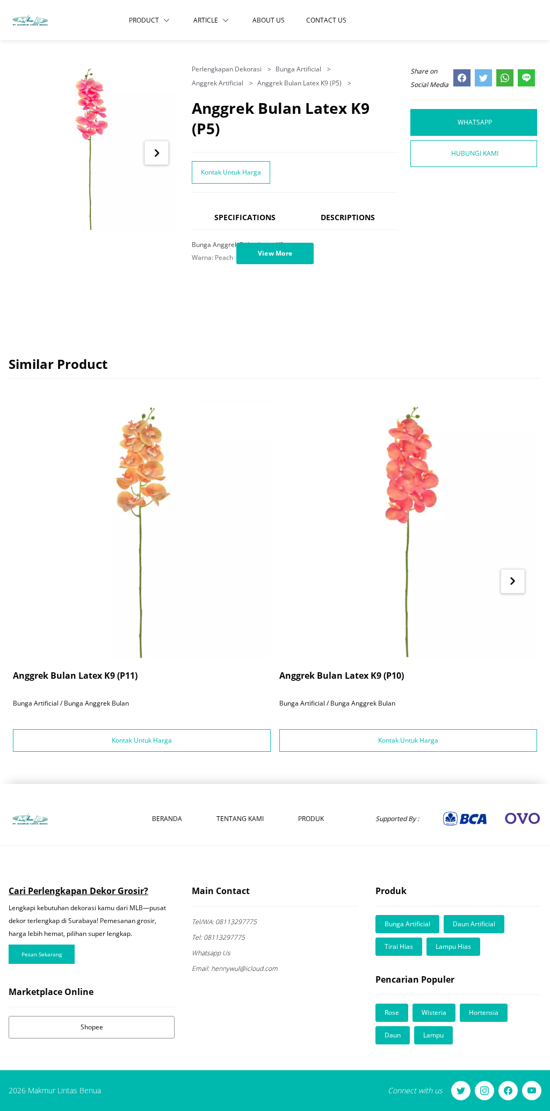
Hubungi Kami (474, 153)
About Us (268, 20)
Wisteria (434, 1012)
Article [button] (205, 20)
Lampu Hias (453, 946)
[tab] (245, 222)
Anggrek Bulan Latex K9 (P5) (300, 83)
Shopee (92, 1027)
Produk (311, 818)
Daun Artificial (474, 923)
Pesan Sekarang (41, 954)
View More (275, 253)
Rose (392, 1012)
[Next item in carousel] (156, 153)
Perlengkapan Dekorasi (227, 69)
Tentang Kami (240, 818)
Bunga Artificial (299, 69)
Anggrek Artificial (218, 83)
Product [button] (144, 20)
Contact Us (326, 20)
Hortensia (483, 1012)
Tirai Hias (399, 946)
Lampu (433, 1035)
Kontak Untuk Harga (231, 172)
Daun (393, 1035)
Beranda (167, 818)
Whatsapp (475, 122)
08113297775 (224, 921)
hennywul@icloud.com (235, 968)
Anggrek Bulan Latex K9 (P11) (75, 675)
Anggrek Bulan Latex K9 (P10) (341, 675)
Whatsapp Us (211, 952)
